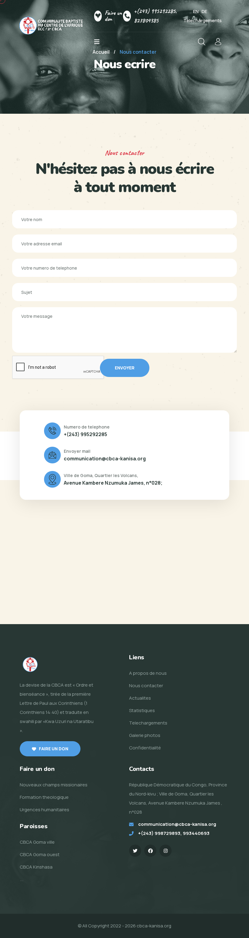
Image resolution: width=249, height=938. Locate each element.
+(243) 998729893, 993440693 (174, 833)
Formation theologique (44, 797)
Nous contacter (146, 685)
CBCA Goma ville (37, 842)
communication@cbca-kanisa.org (105, 458)
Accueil (101, 52)
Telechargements (202, 20)
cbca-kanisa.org (154, 926)
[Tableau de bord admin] (218, 41)
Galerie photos (144, 735)
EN (196, 11)
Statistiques (142, 710)
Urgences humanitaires (44, 809)
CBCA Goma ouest (40, 854)
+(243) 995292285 (85, 434)
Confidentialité (145, 748)
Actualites (140, 698)
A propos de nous (148, 673)
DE (204, 11)
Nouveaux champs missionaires (53, 785)
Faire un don (113, 16)
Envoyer (125, 368)
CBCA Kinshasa (36, 867)
